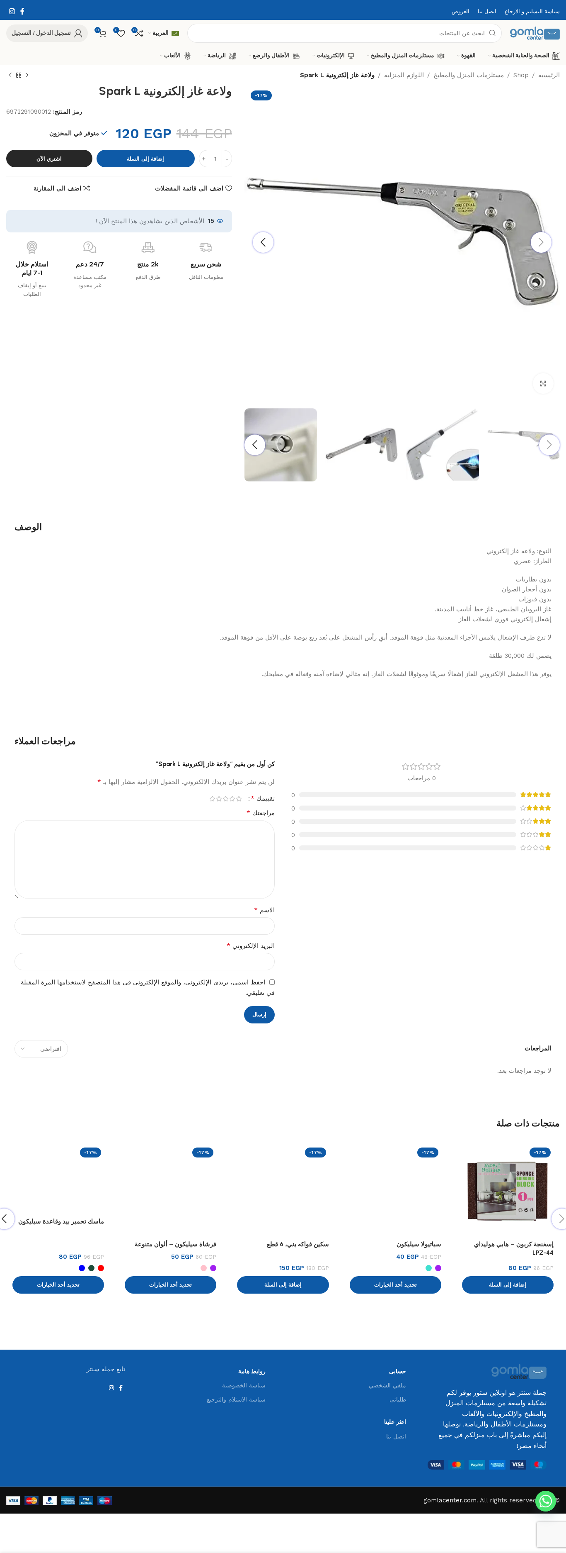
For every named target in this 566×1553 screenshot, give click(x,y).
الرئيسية (549, 75)
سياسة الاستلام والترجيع (236, 1399)
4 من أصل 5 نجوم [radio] (218, 799)
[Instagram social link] (11, 11)
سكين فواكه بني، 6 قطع (298, 1244)
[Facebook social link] (22, 11)
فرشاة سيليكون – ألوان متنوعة (175, 1244)
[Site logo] (535, 33)
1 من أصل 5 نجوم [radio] (238, 799)
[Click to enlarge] (543, 383)
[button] (508, 1285)
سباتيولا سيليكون (419, 1244)
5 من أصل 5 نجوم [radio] (212, 799)
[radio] (438, 1268)
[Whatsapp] (545, 1501)
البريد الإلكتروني (251, 946)
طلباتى (397, 1399)
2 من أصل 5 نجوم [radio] (232, 799)
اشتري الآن (49, 159)
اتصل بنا (396, 1436)
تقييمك (263, 798)
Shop (521, 75)
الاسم (264, 910)
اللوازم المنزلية (404, 75)
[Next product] (10, 75)
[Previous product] (27, 75)
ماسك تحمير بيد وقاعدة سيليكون (61, 1221)
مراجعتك (261, 813)
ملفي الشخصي (387, 1385)
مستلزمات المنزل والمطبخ (468, 75)
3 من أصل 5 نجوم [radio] (225, 799)
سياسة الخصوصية (244, 1385)
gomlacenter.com (450, 1500)
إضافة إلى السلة (145, 159)
